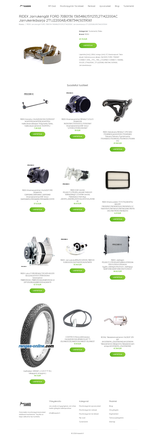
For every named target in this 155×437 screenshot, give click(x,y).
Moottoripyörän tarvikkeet (72, 6)
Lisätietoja (87, 45)
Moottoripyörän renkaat (88, 410)
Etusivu (21, 24)
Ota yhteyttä (113, 410)
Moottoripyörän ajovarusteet (90, 406)
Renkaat (91, 6)
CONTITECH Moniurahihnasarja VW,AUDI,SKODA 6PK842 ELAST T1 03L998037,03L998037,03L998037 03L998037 (77, 339)
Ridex (100, 31)
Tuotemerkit (128, 6)
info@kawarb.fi (54, 413)
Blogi (117, 6)
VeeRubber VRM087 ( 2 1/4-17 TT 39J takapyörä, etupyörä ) (37, 372)
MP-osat (52, 6)
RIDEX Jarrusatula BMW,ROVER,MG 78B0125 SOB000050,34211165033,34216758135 (77, 261)
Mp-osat (82, 418)
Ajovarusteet (105, 6)
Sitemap (112, 422)
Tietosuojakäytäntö (116, 418)
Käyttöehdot (113, 414)
